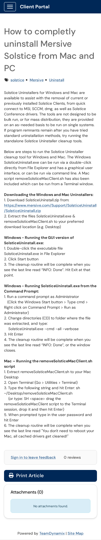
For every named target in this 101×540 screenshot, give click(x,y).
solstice (17, 80)
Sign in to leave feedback (33, 457)
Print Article (29, 475)
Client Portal (35, 6)
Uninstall (56, 80)
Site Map (75, 533)
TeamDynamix (52, 533)
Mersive (37, 80)
